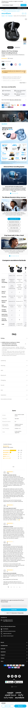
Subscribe (14, 609)
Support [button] (3, 655)
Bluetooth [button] (3, 375)
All (6, 16)
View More (22, 82)
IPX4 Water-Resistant (14, 231)
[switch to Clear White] (7, 64)
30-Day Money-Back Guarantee (9, 631)
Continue (23, 5)
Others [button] (2, 658)
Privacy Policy (20, 612)
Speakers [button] (3, 652)
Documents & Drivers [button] (6, 399)
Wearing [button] (3, 365)
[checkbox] (5, 613)
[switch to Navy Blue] (11, 64)
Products (10, 47)
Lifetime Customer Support (8, 635)
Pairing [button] (2, 338)
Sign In (24, 71)
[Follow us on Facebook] (12, 676)
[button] (25, 2)
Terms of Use (14, 612)
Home (3, 16)
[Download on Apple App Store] (18, 682)
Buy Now (20, 706)
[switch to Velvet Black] (3, 64)
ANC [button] (2, 370)
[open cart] (23, 14)
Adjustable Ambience (14, 222)
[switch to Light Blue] (20, 64)
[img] (3, 105)
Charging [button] (3, 380)
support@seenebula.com (8, 621)
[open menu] (25, 14)
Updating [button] (3, 360)
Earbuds (10, 16)
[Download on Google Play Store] (9, 682)
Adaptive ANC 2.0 (14, 219)
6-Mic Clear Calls (14, 228)
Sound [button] (2, 385)
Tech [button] (2, 661)
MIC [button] (2, 390)
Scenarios (17, 47)
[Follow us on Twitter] (16, 676)
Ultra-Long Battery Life (14, 225)
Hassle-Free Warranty (7, 633)
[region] (14, 351)
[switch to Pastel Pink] (16, 64)
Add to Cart (8, 706)
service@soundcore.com (8, 619)
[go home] (6, 13)
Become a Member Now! (15, 99)
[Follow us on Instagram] (8, 676)
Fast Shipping (5, 628)
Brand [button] (2, 642)
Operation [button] (3, 395)
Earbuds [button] (3, 648)
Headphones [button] (4, 645)
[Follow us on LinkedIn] (19, 676)
